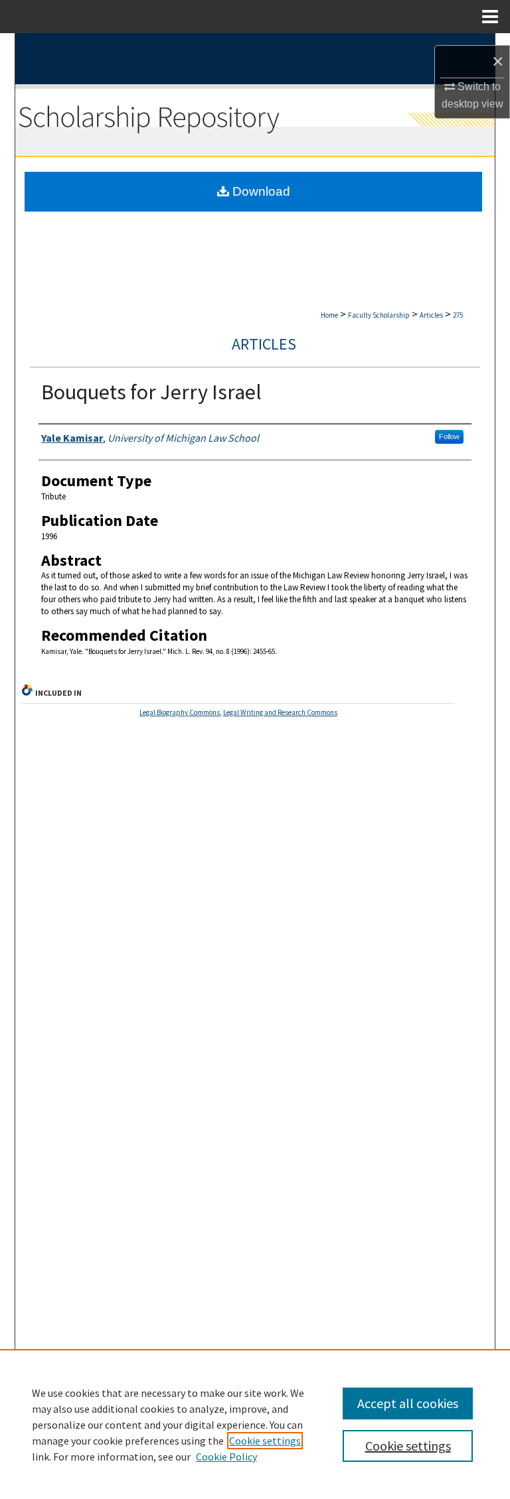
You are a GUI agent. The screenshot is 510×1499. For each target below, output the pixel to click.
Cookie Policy (226, 1456)
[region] (255, 1424)
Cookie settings (265, 1440)
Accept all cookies (407, 1403)
